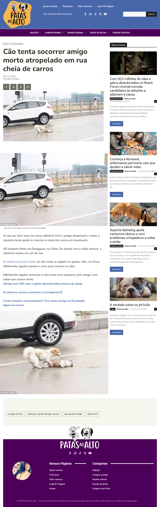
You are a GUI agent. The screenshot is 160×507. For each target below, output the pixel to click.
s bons (20, 305)
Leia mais (116, 124)
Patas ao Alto (129, 98)
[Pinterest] (21, 87)
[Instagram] (90, 14)
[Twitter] (100, 14)
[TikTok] (95, 14)
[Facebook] (85, 14)
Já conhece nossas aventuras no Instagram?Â (33, 292)
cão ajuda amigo (73, 414)
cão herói (92, 414)
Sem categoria (13, 44)
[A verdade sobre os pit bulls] (133, 289)
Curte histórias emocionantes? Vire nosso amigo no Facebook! (44, 301)
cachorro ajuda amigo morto (43, 414)
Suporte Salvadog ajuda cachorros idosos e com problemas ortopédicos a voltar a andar (132, 236)
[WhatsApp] (28, 87)
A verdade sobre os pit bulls (130, 305)
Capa (113, 309)
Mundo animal (116, 99)
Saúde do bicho (116, 171)
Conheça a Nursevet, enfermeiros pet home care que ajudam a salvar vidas (132, 163)
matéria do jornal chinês (21, 262)
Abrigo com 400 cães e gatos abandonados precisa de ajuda (42, 284)
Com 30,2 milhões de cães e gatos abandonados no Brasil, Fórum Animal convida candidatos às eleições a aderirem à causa (131, 86)
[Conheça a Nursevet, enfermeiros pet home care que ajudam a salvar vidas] (133, 143)
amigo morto (15, 414)
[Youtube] (105, 14)
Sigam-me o (10, 305)
